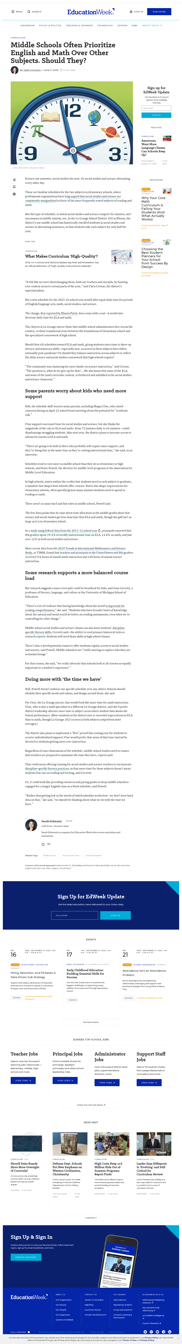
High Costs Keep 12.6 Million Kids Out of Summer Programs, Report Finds (108, 1169)
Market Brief (151, 25)
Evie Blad (15, 1190)
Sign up (115, 915)
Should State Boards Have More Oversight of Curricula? (25, 1167)
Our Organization (64, 1300)
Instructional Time (70, 855)
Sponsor (146, 194)
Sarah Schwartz (32, 70)
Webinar (15, 968)
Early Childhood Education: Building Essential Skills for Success (85, 973)
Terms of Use (97, 1332)
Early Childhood (75, 964)
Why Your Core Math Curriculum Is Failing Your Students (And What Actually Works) (153, 208)
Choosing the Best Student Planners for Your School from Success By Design (154, 258)
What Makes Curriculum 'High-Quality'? (61, 256)
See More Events (91, 1022)
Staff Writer (47, 826)
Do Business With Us (153, 1295)
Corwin (159, 998)
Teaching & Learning (79, 25)
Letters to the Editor (94, 1300)
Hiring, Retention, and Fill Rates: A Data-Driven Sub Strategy (33, 975)
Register (16, 998)
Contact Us (91, 1295)
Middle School (49, 855)
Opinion (122, 25)
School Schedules (94, 855)
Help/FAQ (89, 1305)
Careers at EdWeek (64, 1320)
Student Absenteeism (144, 965)
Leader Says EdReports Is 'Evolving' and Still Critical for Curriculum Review (152, 1169)
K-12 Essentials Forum (97, 964)
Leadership (27, 25)
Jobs (134, 25)
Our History (61, 1305)
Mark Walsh (100, 1194)
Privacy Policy (116, 1332)
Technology (105, 25)
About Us (60, 1295)
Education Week (61, 826)
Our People (61, 1310)
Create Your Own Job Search (90, 1105)
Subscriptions (119, 1300)
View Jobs (22, 1080)
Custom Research (150, 1323)
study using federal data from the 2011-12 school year (64, 530)
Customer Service (93, 1310)
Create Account (26, 1257)
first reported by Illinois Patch (59, 313)
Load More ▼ (91, 1218)
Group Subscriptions (122, 1310)
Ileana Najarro (147, 161)
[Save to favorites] (14, 187)
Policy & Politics (50, 25)
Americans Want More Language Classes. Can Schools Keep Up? (153, 148)
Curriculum (18, 38)
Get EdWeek (119, 1295)
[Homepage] (91, 11)
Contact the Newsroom (95, 1315)
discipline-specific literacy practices (47, 768)
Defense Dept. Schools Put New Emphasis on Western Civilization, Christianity (67, 1169)
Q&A (26, 1159)
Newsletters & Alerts (122, 1305)
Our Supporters (63, 1315)
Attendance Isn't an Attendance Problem (144, 973)
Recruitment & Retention (34, 965)
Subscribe (159, 12)
